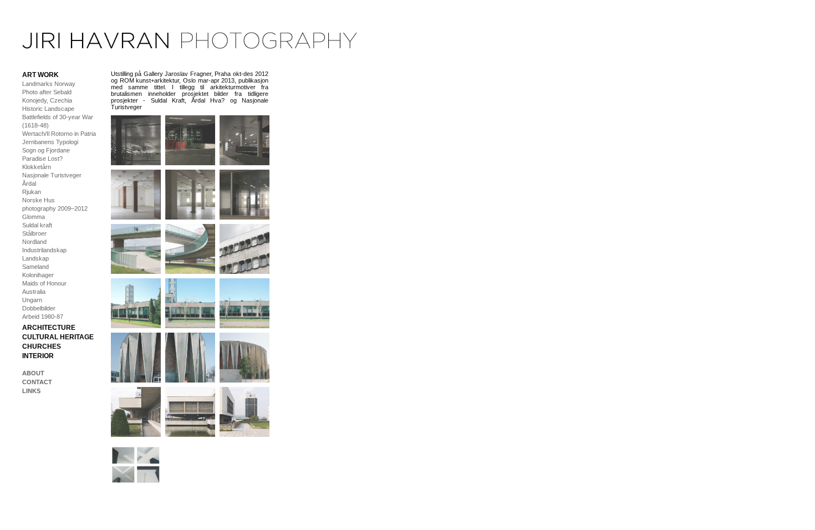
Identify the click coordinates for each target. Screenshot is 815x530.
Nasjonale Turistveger (51, 175)
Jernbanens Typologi (50, 142)
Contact (37, 382)
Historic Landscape (48, 108)
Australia (33, 291)
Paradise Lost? (42, 158)
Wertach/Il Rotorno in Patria (59, 133)
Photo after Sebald (47, 92)
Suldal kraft (37, 225)
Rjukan (31, 191)
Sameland (35, 266)
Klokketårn (36, 167)
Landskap (35, 258)
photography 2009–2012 (55, 208)
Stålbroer (34, 233)
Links (31, 391)
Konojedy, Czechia (47, 100)
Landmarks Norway (48, 83)
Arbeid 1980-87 (42, 316)
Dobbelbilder (38, 308)
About (33, 373)
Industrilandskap (44, 250)
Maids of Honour (44, 283)
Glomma (33, 216)
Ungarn (32, 300)
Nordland (34, 241)
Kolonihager (38, 275)
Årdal (29, 183)
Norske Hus (38, 200)
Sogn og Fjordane (46, 150)
